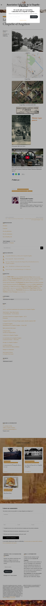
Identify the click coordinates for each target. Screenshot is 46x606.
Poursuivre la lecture (23, 20)
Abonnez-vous (34, 16)
